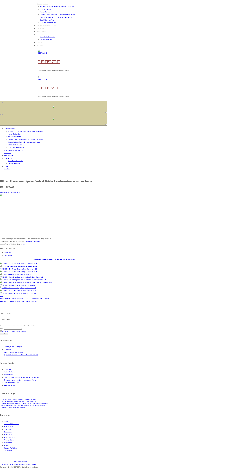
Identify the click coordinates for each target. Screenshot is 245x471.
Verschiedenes (8, 451)
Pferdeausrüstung (9, 426)
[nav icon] (106, 112)
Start (1, 102)
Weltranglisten (8, 369)
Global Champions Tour (11, 382)
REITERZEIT (49, 61)
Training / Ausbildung (10, 448)
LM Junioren (8, 255)
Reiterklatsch (8, 442)
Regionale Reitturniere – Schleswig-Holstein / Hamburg (21, 355)
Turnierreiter (7, 349)
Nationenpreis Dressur (10, 385)
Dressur (6, 421)
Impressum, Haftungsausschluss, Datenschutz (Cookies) (19, 464)
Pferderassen (7, 432)
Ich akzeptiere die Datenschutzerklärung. (14, 331)
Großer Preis (7, 252)
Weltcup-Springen (9, 372)
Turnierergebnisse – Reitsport (13, 347)
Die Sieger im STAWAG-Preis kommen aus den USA (13, 407)
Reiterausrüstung (9, 440)
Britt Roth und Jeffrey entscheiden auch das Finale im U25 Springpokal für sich (19, 401)
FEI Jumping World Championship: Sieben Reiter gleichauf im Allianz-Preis (18, 399)
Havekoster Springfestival (32, 241)
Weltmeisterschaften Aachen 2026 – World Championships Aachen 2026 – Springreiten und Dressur (24, 405)
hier (24, 244)
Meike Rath (3, 192)
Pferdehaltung (8, 429)
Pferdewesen (8, 434)
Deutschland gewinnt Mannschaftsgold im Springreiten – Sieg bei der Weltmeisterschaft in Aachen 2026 (24, 403)
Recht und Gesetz (9, 437)
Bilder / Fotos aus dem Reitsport (13, 352)
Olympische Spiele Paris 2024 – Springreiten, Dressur (20, 380)
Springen (6, 445)
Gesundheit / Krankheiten (11, 424)
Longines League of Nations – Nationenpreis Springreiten (21, 377)
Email (2, 328)
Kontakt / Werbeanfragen (19, 461)
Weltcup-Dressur (9, 374)
